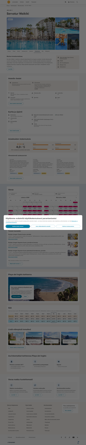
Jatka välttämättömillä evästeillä (43, 226)
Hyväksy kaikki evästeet (17, 226)
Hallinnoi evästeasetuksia (68, 226)
